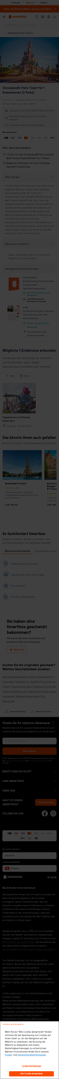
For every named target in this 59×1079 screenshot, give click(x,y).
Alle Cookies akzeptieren (31, 1073)
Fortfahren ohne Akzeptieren (13, 1024)
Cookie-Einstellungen (31, 1066)
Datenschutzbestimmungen (32, 1055)
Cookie (8, 1055)
